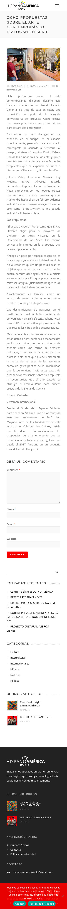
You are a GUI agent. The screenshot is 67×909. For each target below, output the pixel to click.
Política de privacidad (23, 854)
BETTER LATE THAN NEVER (35, 717)
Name (11, 509)
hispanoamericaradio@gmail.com (33, 872)
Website (11, 538)
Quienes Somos (19, 845)
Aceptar (19, 903)
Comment (13, 469)
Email (11, 524)
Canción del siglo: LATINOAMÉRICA (30, 703)
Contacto (15, 849)
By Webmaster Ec (39, 86)
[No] (62, 896)
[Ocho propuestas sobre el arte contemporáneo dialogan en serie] (33, 64)
